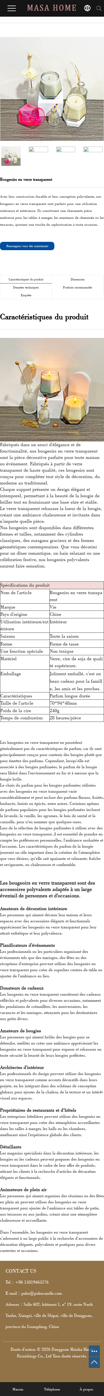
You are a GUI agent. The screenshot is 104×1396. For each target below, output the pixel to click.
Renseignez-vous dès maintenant (27, 246)
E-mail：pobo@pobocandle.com (34, 1293)
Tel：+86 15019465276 (27, 1282)
